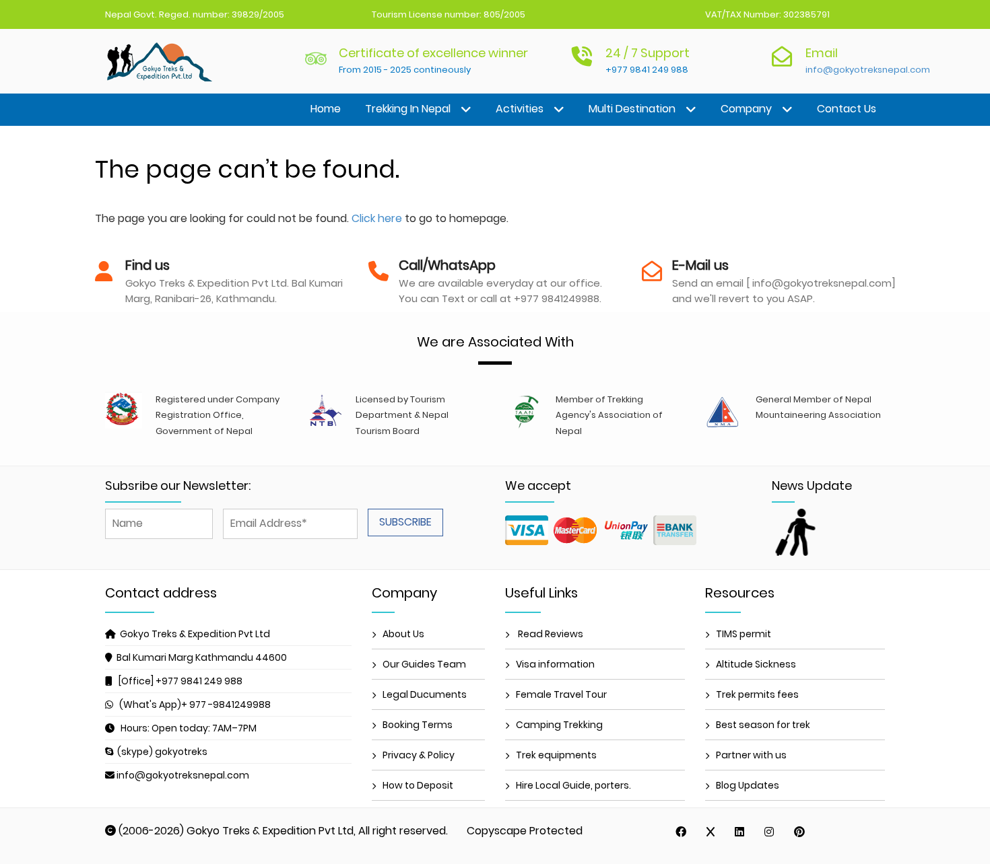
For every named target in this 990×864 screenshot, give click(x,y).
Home (325, 108)
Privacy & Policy (419, 755)
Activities (519, 108)
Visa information (555, 664)
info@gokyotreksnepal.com (867, 69)
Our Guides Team (424, 664)
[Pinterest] (799, 831)
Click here (377, 218)
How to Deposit (418, 785)
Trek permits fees (757, 694)
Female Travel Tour (561, 694)
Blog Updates (747, 785)
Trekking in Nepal (408, 108)
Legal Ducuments (425, 694)
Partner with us (751, 755)
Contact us (846, 108)
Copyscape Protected (525, 830)
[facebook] (680, 831)
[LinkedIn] (739, 831)
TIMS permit (743, 634)
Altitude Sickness (756, 664)
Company (746, 108)
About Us (403, 634)
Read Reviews (549, 634)
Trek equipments (556, 755)
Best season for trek (763, 724)
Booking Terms (418, 724)
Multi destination (632, 108)
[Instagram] (769, 831)
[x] (710, 831)
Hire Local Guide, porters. (573, 785)
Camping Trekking (559, 724)
